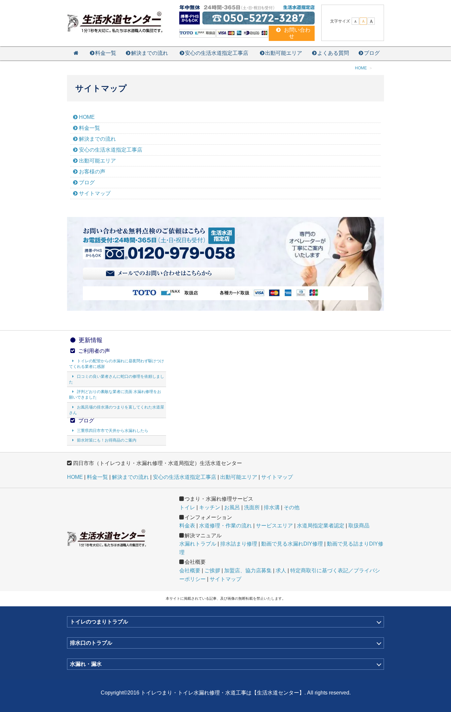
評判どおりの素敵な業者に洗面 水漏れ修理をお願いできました (115, 394)
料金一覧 (105, 53)
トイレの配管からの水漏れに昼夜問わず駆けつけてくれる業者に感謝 (116, 364)
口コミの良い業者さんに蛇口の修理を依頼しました (116, 379)
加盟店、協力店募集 (248, 570)
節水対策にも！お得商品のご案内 (106, 440)
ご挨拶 (212, 570)
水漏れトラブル (197, 544)
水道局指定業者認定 (320, 525)
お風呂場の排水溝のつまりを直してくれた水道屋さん (116, 410)
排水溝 (272, 507)
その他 (291, 507)
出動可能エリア (283, 53)
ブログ (372, 53)
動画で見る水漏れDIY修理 (292, 544)
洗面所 (252, 507)
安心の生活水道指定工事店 (216, 53)
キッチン (209, 507)
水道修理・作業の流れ (225, 525)
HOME (87, 117)
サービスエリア (274, 525)
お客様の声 (92, 171)
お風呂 (232, 507)
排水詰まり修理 (238, 544)
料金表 (187, 525)
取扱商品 (358, 525)
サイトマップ (95, 193)
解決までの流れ (149, 53)
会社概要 (189, 570)
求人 (281, 570)
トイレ (187, 507)
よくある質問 (333, 53)
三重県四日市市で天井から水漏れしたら (112, 430)
